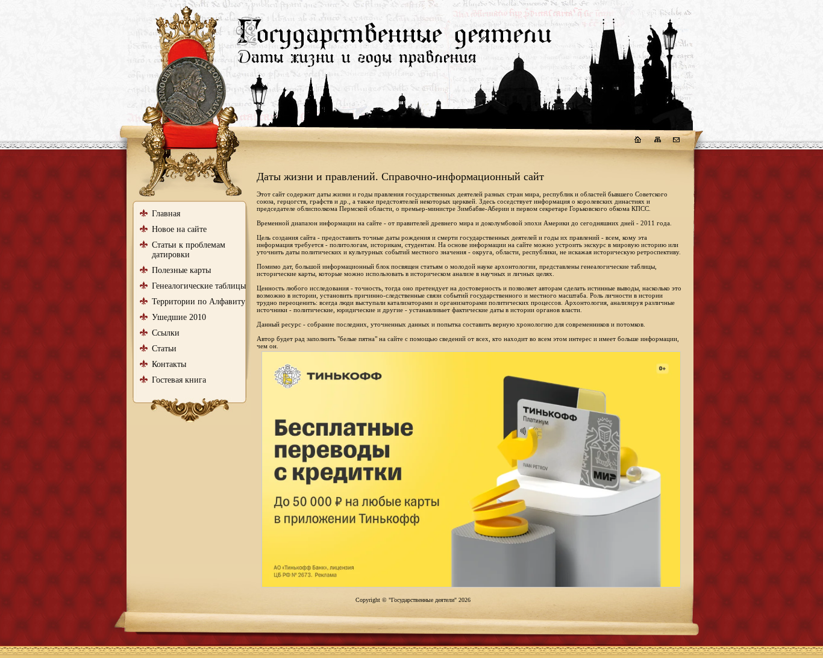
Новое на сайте (179, 229)
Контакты (169, 364)
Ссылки (166, 332)
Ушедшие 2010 (179, 317)
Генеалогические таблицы (199, 285)
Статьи (164, 348)
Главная (166, 213)
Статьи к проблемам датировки (188, 249)
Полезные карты (181, 270)
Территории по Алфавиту (198, 301)
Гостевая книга (179, 379)
